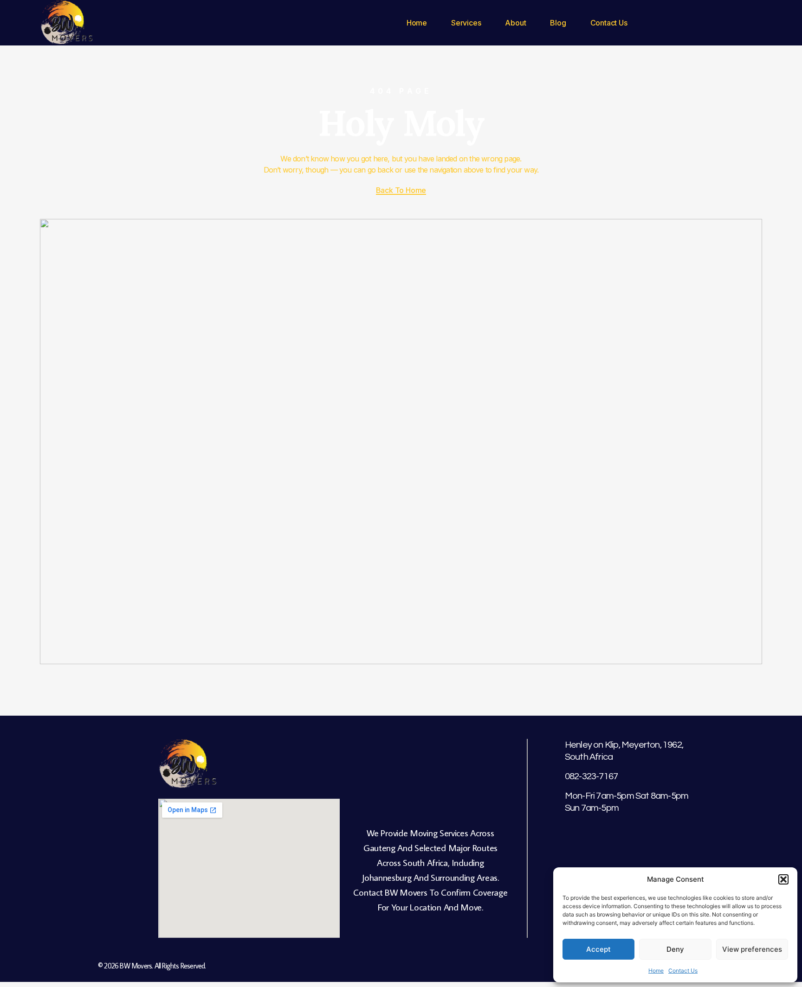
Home (656, 970)
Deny (675, 949)
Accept (598, 949)
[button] (783, 879)
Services (466, 22)
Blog (558, 22)
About (515, 22)
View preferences (752, 949)
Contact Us (683, 970)
